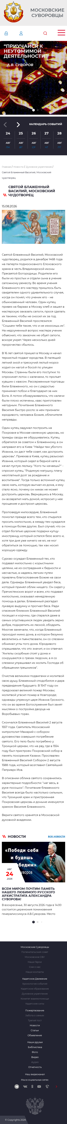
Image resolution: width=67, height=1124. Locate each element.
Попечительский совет (34, 952)
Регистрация (26, 33)
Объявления (35, 1035)
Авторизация (12, 33)
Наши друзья (35, 1042)
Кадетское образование (35, 989)
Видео (35, 1057)
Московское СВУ (35, 957)
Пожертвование (34, 1010)
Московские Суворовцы (47, 13)
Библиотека (35, 1047)
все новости (56, 836)
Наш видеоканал (35, 1074)
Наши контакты (35, 972)
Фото (35, 1052)
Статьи (35, 1030)
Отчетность (35, 1067)
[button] (33, 110)
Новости (35, 1025)
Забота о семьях (34, 1015)
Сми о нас (35, 967)
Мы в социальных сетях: (35, 1079)
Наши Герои (35, 962)
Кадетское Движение (34, 979)
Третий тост (35, 1020)
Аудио (35, 1062)
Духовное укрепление (35, 994)
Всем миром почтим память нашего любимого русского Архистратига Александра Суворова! (28, 894)
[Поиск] (45, 33)
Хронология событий (34, 984)
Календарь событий (45, 124)
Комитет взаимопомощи (35, 999)
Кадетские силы (34, 1004)
